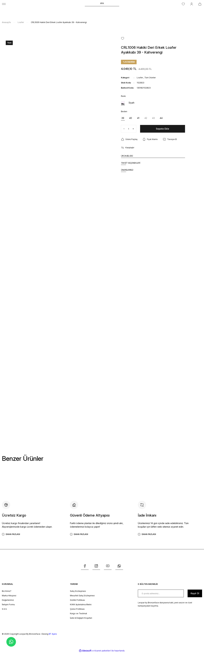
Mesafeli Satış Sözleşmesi (82, 595)
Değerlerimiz (8, 600)
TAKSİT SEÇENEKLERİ (130, 163)
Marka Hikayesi (9, 595)
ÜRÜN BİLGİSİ (127, 156)
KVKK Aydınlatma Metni (80, 604)
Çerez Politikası (77, 609)
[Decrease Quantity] (123, 129)
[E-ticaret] (101, 650)
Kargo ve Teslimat (78, 613)
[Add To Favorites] (122, 38)
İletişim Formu (8, 604)
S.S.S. (4, 609)
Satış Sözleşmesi (78, 591)
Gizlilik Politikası (77, 600)
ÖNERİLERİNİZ (127, 170)
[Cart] (200, 4)
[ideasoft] (85, 650)
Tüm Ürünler (150, 77)
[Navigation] (4, 4)
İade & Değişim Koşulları (81, 618)
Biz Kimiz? (6, 591)
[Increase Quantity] (134, 129)
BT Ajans (53, 634)
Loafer (140, 77)
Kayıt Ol (195, 593)
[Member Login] (191, 4)
